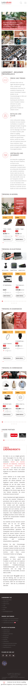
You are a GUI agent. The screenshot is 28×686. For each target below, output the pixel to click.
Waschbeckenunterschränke (10, 646)
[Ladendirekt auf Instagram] (6, 658)
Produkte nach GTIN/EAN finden (10, 623)
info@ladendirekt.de (14, 678)
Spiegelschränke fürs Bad (9, 648)
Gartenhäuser (6, 632)
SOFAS (17, 211)
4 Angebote (19, 273)
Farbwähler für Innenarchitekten (10, 621)
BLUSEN (18, 316)
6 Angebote (19, 217)
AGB (4, 608)
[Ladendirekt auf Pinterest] (10, 658)
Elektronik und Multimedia (10, 466)
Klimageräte (6, 638)
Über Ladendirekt (7, 602)
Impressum (6, 604)
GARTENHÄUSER (20, 200)
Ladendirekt (7, 3)
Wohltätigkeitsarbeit (8, 614)
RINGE (17, 325)
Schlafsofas (6, 644)
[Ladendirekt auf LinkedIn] (13, 658)
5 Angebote (6, 273)
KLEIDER (18, 319)
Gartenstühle (6, 634)
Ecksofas (5, 642)
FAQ (4, 612)
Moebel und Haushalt (17, 464)
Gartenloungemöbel (8, 636)
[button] (2, 301)
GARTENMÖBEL (20, 203)
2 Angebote (6, 332)
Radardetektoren (7, 650)
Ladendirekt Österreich (8, 625)
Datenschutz (6, 606)
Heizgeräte (5, 640)
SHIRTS (18, 322)
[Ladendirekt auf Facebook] (3, 658)
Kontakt (5, 610)
